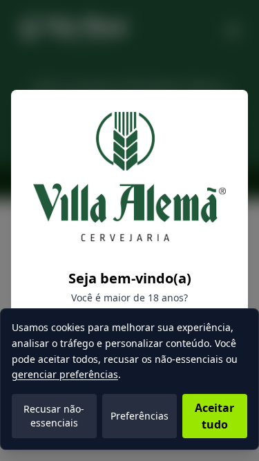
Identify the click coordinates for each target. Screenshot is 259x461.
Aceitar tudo (214, 416)
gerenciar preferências (65, 374)
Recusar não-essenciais (53, 415)
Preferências (140, 415)
